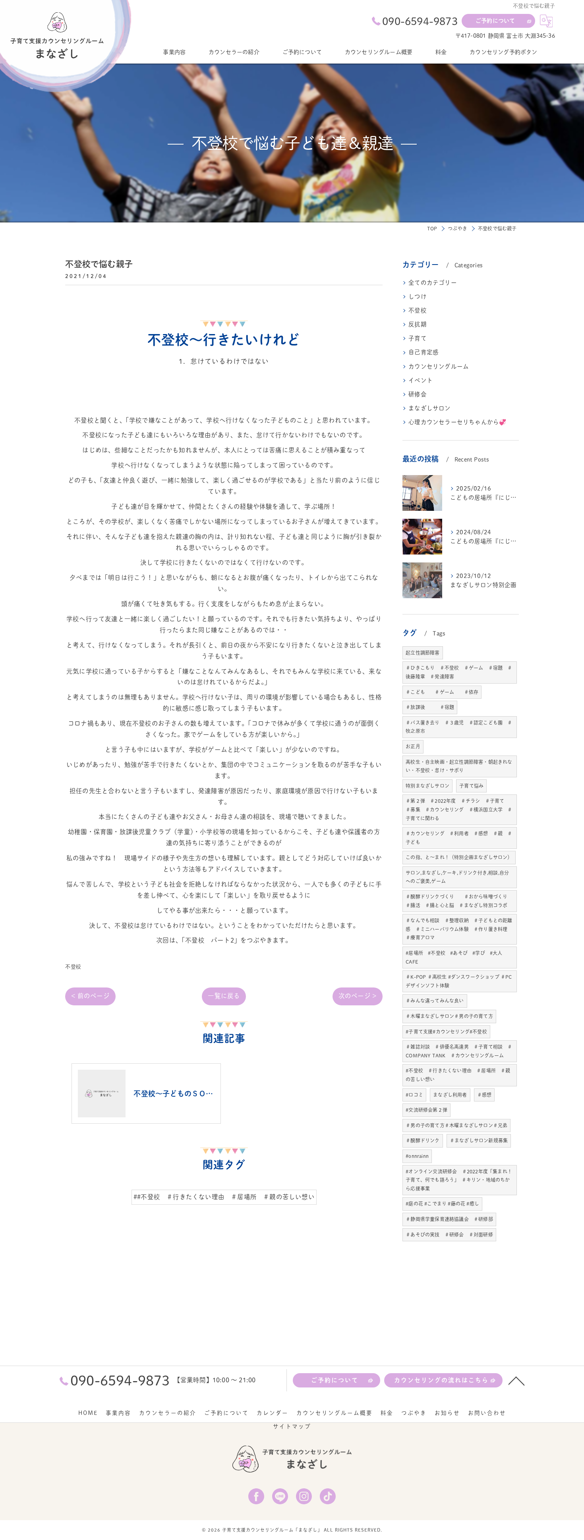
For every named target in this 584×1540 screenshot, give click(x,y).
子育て (417, 338)
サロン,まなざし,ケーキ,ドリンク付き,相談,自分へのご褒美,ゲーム (457, 877)
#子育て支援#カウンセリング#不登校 (446, 1031)
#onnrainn (417, 1156)
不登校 (73, 966)
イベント (420, 380)
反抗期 (417, 324)
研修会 (417, 394)
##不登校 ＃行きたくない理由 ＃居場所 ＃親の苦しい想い (224, 1197)
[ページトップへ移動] (516, 1380)
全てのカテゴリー (432, 283)
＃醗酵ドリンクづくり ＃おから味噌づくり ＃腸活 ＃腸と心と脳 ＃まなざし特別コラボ (459, 901)
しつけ (417, 296)
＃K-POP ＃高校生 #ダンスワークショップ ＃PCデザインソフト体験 (459, 981)
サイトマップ (292, 1426)
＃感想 (484, 1094)
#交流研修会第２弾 (426, 1109)
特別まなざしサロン (427, 785)
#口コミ (414, 1094)
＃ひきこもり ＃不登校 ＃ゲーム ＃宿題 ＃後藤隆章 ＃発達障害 (459, 672)
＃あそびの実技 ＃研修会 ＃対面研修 (449, 1234)
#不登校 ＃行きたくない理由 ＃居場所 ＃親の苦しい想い (458, 1075)
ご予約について (495, 20)
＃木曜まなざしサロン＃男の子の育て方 (449, 1016)
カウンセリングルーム (438, 366)
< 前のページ (90, 996)
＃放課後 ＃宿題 (430, 707)
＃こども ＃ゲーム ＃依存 (442, 692)
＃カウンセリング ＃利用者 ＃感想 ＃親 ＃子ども (459, 837)
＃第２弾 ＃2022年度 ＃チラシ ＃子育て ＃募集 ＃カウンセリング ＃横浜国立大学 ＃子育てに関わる (459, 809)
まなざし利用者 (450, 1094)
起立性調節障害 (422, 652)
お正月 (413, 746)
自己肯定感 (423, 352)
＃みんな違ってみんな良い (435, 1000)
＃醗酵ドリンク (422, 1140)
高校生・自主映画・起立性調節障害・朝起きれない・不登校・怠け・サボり (459, 766)
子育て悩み (471, 785)
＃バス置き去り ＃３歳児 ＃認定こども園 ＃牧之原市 (459, 727)
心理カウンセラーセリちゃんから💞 (457, 422)
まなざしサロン (429, 408)
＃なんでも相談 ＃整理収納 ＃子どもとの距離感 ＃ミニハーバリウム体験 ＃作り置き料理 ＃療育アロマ (459, 929)
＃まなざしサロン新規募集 (479, 1140)
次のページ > (357, 996)
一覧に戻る (224, 996)
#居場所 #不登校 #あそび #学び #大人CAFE (454, 957)
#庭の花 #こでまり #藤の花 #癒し (442, 1203)
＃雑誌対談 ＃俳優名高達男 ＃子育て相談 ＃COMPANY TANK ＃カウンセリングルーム (459, 1051)
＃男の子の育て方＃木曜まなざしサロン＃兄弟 (456, 1125)
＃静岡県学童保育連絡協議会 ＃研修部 (449, 1219)
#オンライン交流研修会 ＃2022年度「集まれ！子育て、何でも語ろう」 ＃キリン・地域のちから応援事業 (459, 1180)
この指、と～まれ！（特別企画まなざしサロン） (459, 857)
